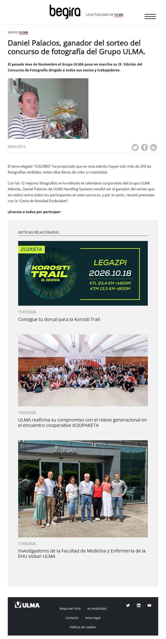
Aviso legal (93, 618)
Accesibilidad (97, 608)
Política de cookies (83, 627)
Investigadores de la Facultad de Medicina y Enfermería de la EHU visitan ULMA (82, 553)
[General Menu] (150, 17)
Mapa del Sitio (70, 608)
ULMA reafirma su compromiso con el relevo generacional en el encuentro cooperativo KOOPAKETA (82, 422)
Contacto (71, 618)
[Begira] (66, 11)
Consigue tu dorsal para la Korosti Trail (59, 319)
